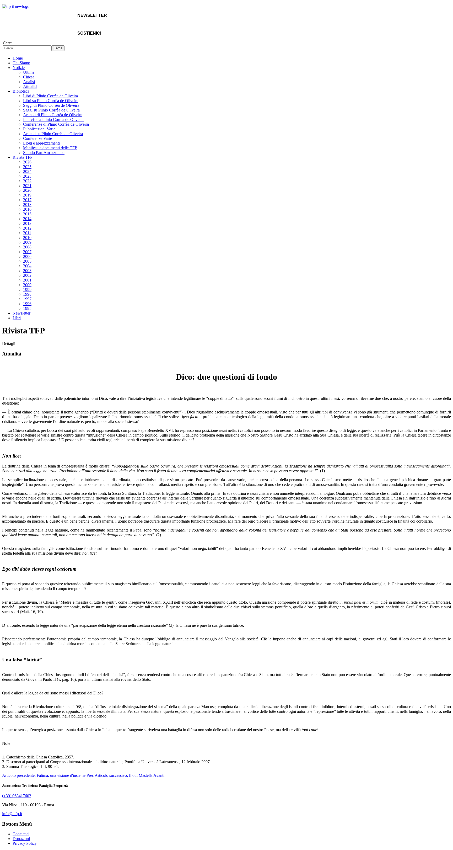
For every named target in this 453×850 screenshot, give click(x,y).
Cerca (8, 43)
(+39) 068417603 (16, 796)
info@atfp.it (12, 813)
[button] (19, 67)
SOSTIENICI (89, 33)
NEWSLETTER (92, 15)
